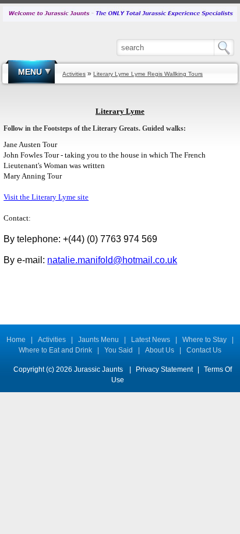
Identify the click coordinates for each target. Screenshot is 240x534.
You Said (118, 350)
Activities (52, 340)
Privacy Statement (164, 369)
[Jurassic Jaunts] (120, 13)
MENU (30, 71)
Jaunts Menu (98, 340)
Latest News (150, 340)
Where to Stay (204, 340)
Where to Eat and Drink (55, 350)
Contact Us (203, 350)
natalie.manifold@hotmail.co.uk (112, 260)
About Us (159, 350)
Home (16, 340)
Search (227, 47)
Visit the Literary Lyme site (46, 197)
